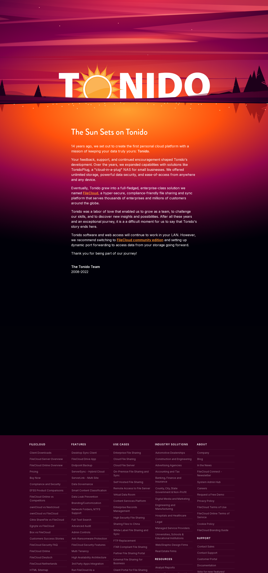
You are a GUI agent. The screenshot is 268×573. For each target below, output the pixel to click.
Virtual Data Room (124, 494)
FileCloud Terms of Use (212, 507)
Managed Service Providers (172, 528)
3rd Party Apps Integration (88, 563)
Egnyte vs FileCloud (42, 526)
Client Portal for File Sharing (130, 570)
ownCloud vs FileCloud (44, 513)
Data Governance (82, 484)
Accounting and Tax (167, 471)
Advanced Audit (81, 526)
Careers (202, 488)
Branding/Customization (86, 503)
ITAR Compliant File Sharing (130, 547)
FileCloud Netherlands (43, 563)
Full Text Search (81, 519)
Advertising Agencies (168, 465)
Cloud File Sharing (124, 459)
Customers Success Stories (47, 538)
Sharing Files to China (126, 523)
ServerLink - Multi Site (85, 477)
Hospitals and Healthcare (170, 515)
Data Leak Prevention (85, 496)
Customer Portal (207, 559)
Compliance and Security (45, 484)
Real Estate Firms (166, 551)
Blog (200, 459)
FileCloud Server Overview (46, 459)
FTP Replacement (124, 540)
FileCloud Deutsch (41, 557)
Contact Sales (205, 546)
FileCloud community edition (140, 240)
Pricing (34, 471)
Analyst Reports (165, 567)
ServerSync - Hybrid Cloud (88, 471)
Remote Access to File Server (131, 488)
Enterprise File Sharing (127, 452)
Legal (158, 521)
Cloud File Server (124, 465)
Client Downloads (41, 452)
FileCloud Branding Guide (212, 530)
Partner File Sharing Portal (129, 553)
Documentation (206, 565)
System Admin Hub (209, 482)
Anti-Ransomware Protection (89, 538)
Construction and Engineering (173, 459)
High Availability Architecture (89, 557)
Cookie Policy (205, 523)
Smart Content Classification (89, 490)
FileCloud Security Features (89, 544)
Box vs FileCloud (40, 532)
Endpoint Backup (82, 465)
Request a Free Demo (210, 494)
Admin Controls (81, 532)
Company (203, 452)
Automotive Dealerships (170, 452)
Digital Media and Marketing (172, 498)
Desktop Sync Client (84, 452)
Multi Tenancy (80, 551)
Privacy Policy (205, 500)
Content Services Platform (129, 500)
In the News (204, 465)
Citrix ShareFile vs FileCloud (47, 519)
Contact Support (207, 552)
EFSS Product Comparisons (46, 490)
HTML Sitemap (39, 570)
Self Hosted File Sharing (128, 482)
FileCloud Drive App (84, 459)
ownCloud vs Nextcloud (44, 507)
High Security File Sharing (129, 517)
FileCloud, (91, 193)
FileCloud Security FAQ (44, 544)
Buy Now (35, 477)
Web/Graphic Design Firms (171, 544)
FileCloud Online (40, 551)
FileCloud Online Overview (46, 465)
